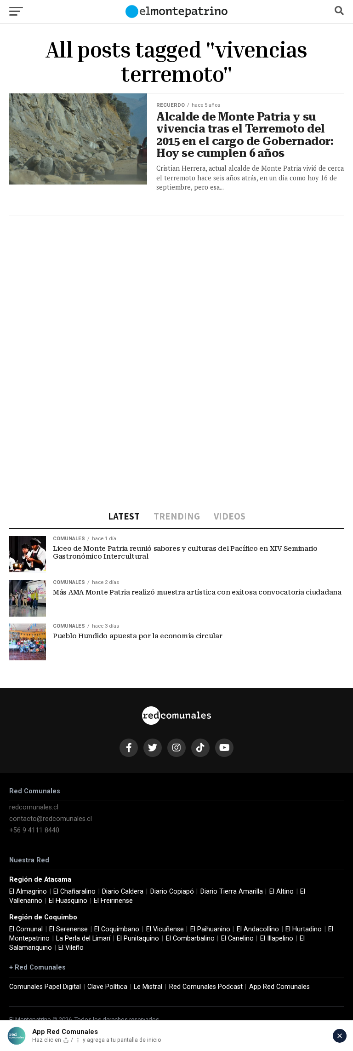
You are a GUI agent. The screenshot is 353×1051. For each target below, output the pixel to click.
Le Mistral (148, 987)
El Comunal (26, 929)
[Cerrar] (340, 1036)
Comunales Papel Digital (45, 987)
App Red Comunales (279, 987)
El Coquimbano (116, 929)
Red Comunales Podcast (206, 987)
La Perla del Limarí (83, 938)
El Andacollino (258, 929)
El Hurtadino (303, 929)
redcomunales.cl (33, 807)
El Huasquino (68, 901)
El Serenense (68, 929)
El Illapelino (276, 938)
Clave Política (107, 987)
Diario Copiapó (172, 891)
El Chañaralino (74, 891)
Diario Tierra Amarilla (231, 891)
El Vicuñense (165, 929)
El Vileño (71, 948)
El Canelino (237, 938)
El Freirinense (113, 901)
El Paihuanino (210, 929)
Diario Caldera (122, 891)
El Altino (281, 891)
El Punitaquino (138, 938)
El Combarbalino (190, 938)
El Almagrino (28, 891)
